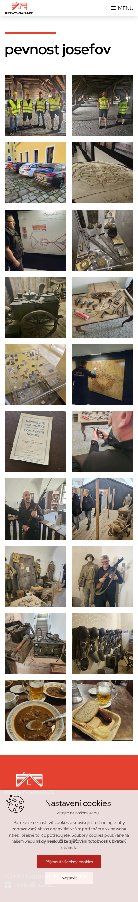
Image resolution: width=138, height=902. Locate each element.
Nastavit (69, 878)
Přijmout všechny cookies (69, 861)
